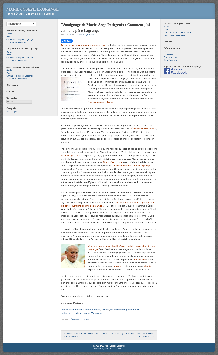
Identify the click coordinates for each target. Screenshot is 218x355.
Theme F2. (120, 349)
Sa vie (9, 34)
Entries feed (169, 54)
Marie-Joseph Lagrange (32, 9)
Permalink (85, 319)
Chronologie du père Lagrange (19, 39)
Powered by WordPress (104, 349)
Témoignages (75, 319)
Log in (166, 51)
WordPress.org (170, 60)
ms (70, 35)
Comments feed (170, 57)
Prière (9, 37)
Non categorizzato (14, 112)
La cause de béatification (17, 42)
